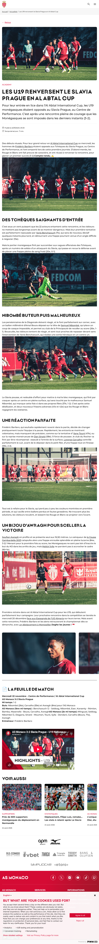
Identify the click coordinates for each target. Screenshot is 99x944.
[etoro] (61, 864)
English (6, 895)
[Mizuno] (55, 842)
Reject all (80, 921)
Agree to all (80, 915)
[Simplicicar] (41, 864)
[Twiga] (46, 854)
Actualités (13, 12)
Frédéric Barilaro (24, 146)
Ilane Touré (79, 433)
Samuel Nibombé (70, 325)
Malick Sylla (48, 546)
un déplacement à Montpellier (35, 624)
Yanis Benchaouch (45, 233)
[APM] (42, 842)
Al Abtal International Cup (64, 143)
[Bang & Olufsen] (86, 854)
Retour (8, 22)
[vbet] (31, 854)
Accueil (5, 12)
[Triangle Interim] (59, 854)
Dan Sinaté (40, 436)
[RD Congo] (13, 854)
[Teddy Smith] (72, 854)
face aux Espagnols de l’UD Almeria (45, 618)
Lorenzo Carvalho (73, 439)
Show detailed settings (13, 935)
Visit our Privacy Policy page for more (42, 935)
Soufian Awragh (10, 537)
